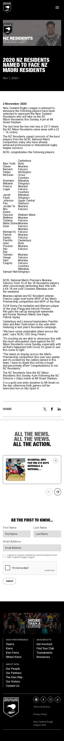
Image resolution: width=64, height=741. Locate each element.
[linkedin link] (36, 699)
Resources (43, 657)
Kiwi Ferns (12, 652)
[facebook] (52, 409)
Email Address (12, 541)
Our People (13, 668)
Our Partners (14, 673)
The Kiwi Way (14, 677)
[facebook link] (43, 699)
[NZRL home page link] (7, 7)
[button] (57, 491)
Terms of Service (41, 707)
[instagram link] (50, 699)
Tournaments (44, 652)
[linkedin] (59, 409)
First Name (10, 527)
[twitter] (45, 409)
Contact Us (12, 685)
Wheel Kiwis (13, 657)
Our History (13, 681)
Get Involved (44, 644)
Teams (10, 644)
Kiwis (9, 648)
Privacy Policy (40, 714)
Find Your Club (45, 648)
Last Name (40, 527)
